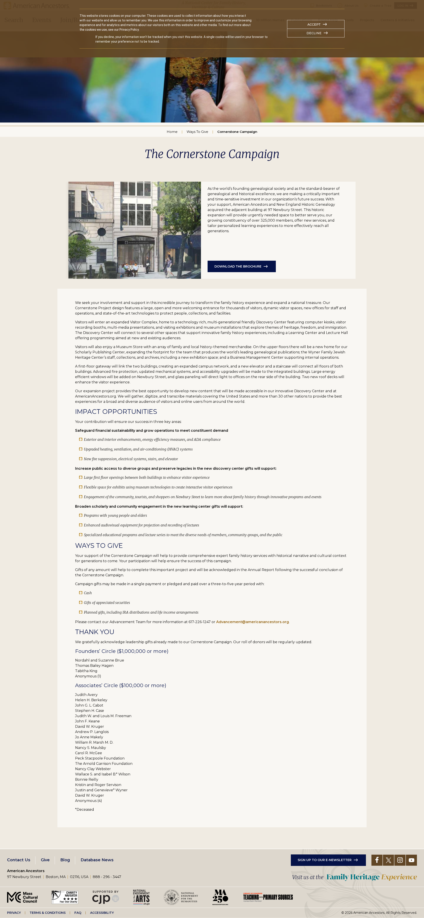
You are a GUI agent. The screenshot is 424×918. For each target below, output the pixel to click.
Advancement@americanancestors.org (252, 622)
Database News (97, 860)
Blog (65, 860)
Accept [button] (314, 24)
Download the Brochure (237, 266)
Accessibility (102, 913)
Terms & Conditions (48, 913)
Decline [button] (314, 33)
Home (172, 132)
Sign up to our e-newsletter (325, 860)
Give (45, 860)
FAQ (77, 913)
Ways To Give (197, 132)
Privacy (14, 913)
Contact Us (18, 860)
